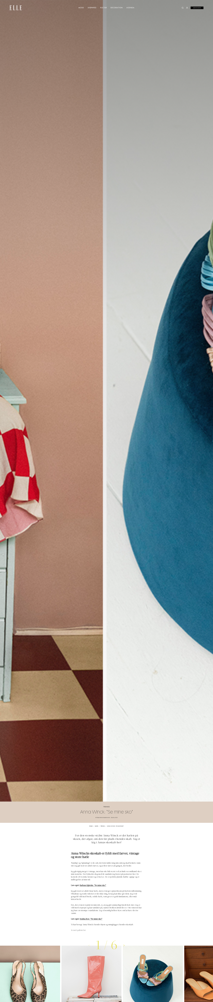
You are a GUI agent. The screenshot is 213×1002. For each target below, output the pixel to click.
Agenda (130, 8)
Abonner (197, 7)
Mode (81, 8)
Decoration (117, 8)
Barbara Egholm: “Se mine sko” (93, 885)
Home (91, 826)
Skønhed (92, 8)
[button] (124, 945)
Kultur (103, 8)
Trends (106, 806)
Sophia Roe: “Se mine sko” (91, 919)
